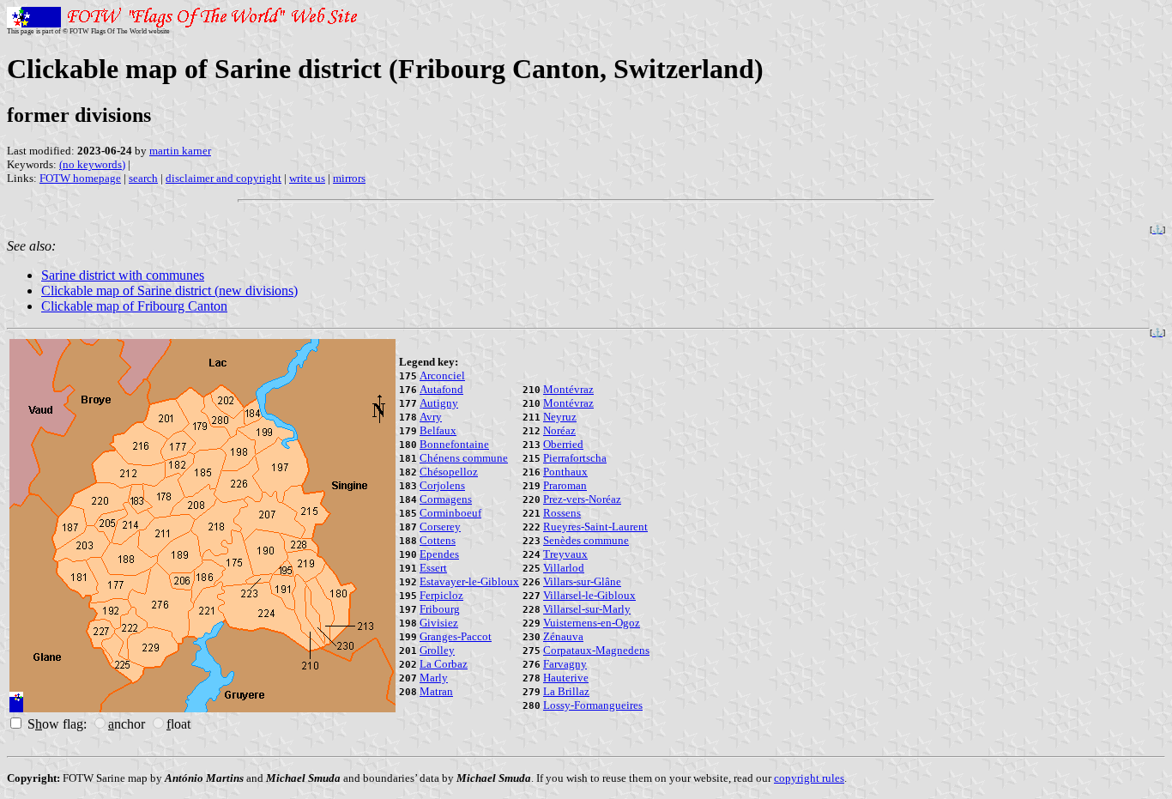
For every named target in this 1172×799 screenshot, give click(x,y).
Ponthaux (565, 471)
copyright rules (809, 778)
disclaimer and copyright (223, 178)
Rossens (562, 512)
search (143, 178)
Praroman (565, 485)
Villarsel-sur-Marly (587, 608)
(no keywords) (92, 164)
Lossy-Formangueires (593, 705)
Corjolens (442, 485)
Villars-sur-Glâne (582, 581)
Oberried (563, 444)
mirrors (349, 178)
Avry (431, 416)
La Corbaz (444, 663)
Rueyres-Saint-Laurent (595, 526)
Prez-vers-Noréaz (582, 499)
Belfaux (438, 430)
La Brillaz (566, 691)
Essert (433, 567)
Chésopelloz (449, 471)
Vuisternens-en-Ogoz (591, 622)
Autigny (439, 402)
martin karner (180, 150)
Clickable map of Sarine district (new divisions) (169, 290)
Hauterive (566, 677)
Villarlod (563, 567)
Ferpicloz (441, 595)
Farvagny (565, 663)
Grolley (437, 650)
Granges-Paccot (456, 636)
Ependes (439, 554)
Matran (436, 691)
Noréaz (559, 430)
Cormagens (446, 499)
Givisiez (439, 622)
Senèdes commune (586, 540)
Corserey (440, 526)
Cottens (438, 540)
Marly (434, 677)
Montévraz (568, 389)
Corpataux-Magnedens (596, 650)
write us (307, 178)
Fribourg (440, 608)
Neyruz (560, 416)
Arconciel (442, 375)
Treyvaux (565, 554)
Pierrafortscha (575, 457)
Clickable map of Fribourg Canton (134, 306)
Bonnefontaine (454, 444)
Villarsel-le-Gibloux (589, 595)
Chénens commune (464, 457)
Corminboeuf (450, 512)
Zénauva (563, 636)
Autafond (441, 389)
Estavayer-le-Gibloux (469, 581)
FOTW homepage (80, 178)
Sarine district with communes (122, 275)
